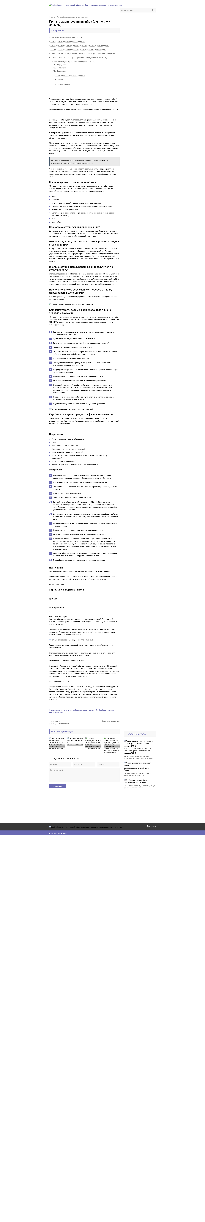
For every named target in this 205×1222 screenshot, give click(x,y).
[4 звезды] (55, 724)
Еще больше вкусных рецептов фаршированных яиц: (72, 62)
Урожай (58, 80)
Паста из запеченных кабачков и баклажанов (75, 744)
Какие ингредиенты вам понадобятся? (66, 37)
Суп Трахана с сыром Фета (135, 782)
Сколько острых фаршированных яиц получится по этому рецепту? (77, 49)
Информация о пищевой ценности (69, 75)
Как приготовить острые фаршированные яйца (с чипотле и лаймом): (78, 58)
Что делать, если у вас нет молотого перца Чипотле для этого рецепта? (79, 45)
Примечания (59, 71)
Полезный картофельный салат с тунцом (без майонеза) (92, 746)
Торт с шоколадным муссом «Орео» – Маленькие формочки (56, 746)
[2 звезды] (52, 724)
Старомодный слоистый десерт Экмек (137, 769)
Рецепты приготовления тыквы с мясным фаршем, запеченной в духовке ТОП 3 (137, 751)
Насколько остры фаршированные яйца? (67, 41)
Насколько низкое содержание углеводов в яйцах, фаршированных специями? (82, 54)
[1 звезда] (50, 724)
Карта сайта (151, 826)
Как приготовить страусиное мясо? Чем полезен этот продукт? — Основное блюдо (111, 749)
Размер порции (61, 84)
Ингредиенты (60, 65)
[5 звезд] (57, 724)
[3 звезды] (54, 724)
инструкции (59, 68)
